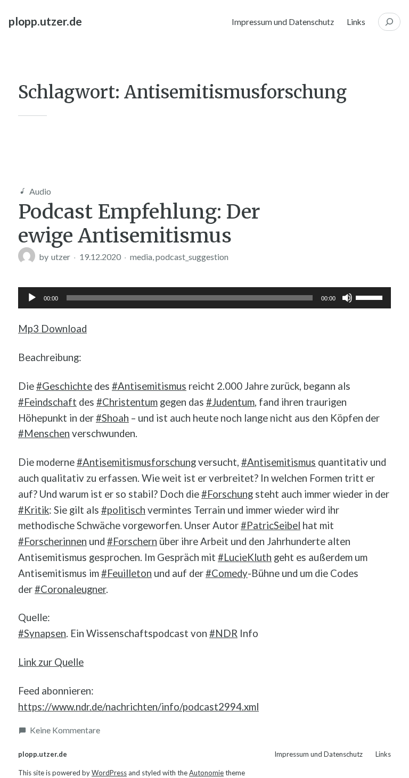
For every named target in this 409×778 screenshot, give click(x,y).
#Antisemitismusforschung (136, 462)
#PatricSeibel (270, 525)
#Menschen (44, 433)
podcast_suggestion (192, 257)
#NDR (223, 633)
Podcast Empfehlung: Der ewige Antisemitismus (139, 223)
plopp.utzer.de (45, 21)
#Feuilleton (126, 573)
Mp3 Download (52, 328)
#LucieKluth (245, 557)
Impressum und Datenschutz (283, 22)
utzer (60, 257)
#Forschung (227, 494)
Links (356, 22)
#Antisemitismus (149, 386)
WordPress (109, 772)
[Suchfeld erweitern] (389, 21)
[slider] (371, 296)
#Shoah (112, 418)
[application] (204, 297)
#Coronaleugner (70, 589)
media (141, 257)
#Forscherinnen (52, 541)
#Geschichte (64, 386)
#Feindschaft (47, 402)
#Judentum (230, 402)
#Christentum (127, 402)
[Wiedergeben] (32, 297)
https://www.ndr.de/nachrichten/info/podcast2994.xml (138, 707)
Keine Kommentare (65, 730)
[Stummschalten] (347, 297)
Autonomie (206, 772)
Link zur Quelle (51, 662)
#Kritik (33, 510)
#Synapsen (42, 633)
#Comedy (227, 573)
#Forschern (132, 541)
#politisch (123, 510)
